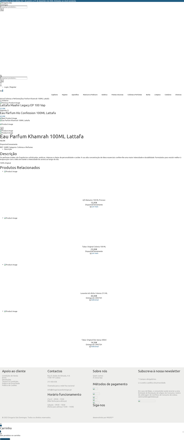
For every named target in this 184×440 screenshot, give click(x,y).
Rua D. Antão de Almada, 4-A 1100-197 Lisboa (58, 377)
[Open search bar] (1, 76)
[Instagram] (101, 411)
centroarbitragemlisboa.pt (148, 397)
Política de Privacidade (11, 383)
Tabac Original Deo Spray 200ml (94, 340)
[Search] (2, 9)
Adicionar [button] (95, 300)
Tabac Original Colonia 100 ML (94, 247)
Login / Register (10, 87)
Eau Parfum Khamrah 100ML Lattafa (42, 136)
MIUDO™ (110, 417)
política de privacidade (156, 383)
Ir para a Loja (5, 439)
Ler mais (95, 207)
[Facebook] (95, 411)
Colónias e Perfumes (12, 99)
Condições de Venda (10, 376)
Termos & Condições (10, 381)
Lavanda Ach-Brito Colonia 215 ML (93, 293)
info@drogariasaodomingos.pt (59, 390)
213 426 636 (52, 382)
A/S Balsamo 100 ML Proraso (94, 200)
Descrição (8, 149)
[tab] (94, 149)
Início (2, 99)
